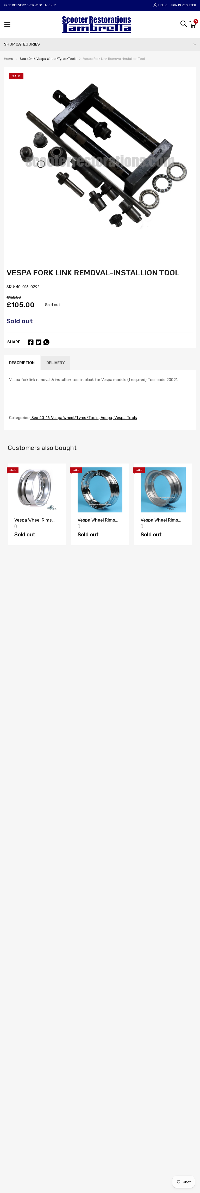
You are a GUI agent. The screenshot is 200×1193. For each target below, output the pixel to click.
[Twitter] (38, 342)
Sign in (176, 5)
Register (189, 5)
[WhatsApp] (46, 342)
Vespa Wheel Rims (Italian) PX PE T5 (33, 522)
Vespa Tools (125, 417)
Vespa (106, 417)
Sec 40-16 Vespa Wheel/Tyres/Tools (64, 417)
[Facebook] (31, 342)
